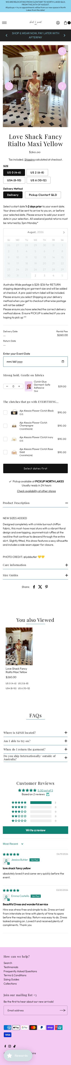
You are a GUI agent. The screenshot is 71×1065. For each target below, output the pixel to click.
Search (8, 963)
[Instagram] (9, 1046)
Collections (10, 983)
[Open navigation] (4, 23)
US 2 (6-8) (37, 172)
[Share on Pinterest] (46, 586)
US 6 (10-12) (39, 180)
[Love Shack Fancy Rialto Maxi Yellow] (19, 646)
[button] (19, 802)
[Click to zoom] (62, 51)
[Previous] (6, 35)
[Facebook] (5, 1046)
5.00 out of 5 (45, 790)
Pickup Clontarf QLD (43, 195)
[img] (11, 854)
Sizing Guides (11, 979)
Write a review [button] (35, 830)
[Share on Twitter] (40, 586)
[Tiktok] (14, 1046)
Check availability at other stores (36, 491)
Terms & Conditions (15, 975)
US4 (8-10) (14, 180)
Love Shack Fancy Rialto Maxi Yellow (16, 670)
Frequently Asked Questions (20, 971)
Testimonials (11, 967)
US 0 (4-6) (14, 172)
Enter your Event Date (16, 353)
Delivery (13, 195)
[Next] (64, 35)
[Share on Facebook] (34, 586)
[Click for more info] (28, 386)
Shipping (29, 159)
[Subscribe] (62, 1010)
